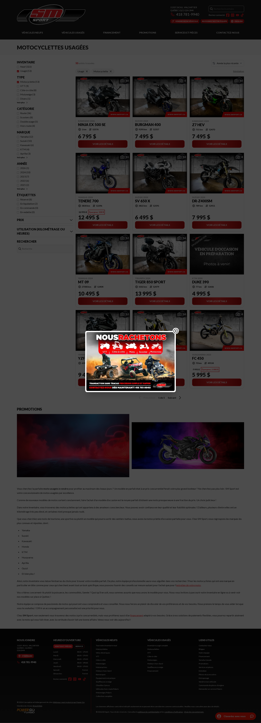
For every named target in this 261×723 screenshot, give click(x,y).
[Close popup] (176, 331)
